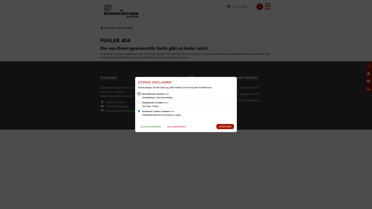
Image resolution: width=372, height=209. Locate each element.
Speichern (225, 126)
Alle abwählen (176, 126)
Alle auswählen (151, 126)
